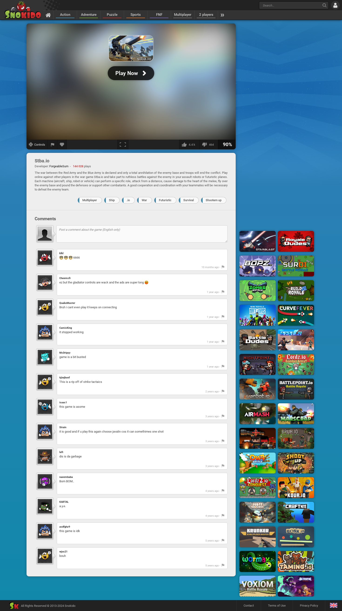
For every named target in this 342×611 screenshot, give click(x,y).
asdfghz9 (64, 526)
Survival (188, 200)
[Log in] (335, 5)
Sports (136, 15)
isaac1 (63, 402)
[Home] (48, 15)
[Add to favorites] (62, 144)
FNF (159, 15)
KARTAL (64, 501)
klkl (61, 253)
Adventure (89, 15)
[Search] (324, 5)
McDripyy (64, 352)
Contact (249, 605)
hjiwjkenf (64, 377)
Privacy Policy (309, 605)
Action (65, 15)
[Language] (333, 605)
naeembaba (66, 477)
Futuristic (165, 200)
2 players (206, 15)
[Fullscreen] (122, 144)
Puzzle (112, 15)
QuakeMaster (67, 303)
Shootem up (213, 200)
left (61, 452)
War (144, 200)
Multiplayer (182, 15)
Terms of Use (277, 605)
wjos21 (63, 551)
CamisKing (65, 327)
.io (128, 200)
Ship (112, 200)
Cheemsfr (65, 278)
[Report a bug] (52, 144)
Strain (62, 427)
